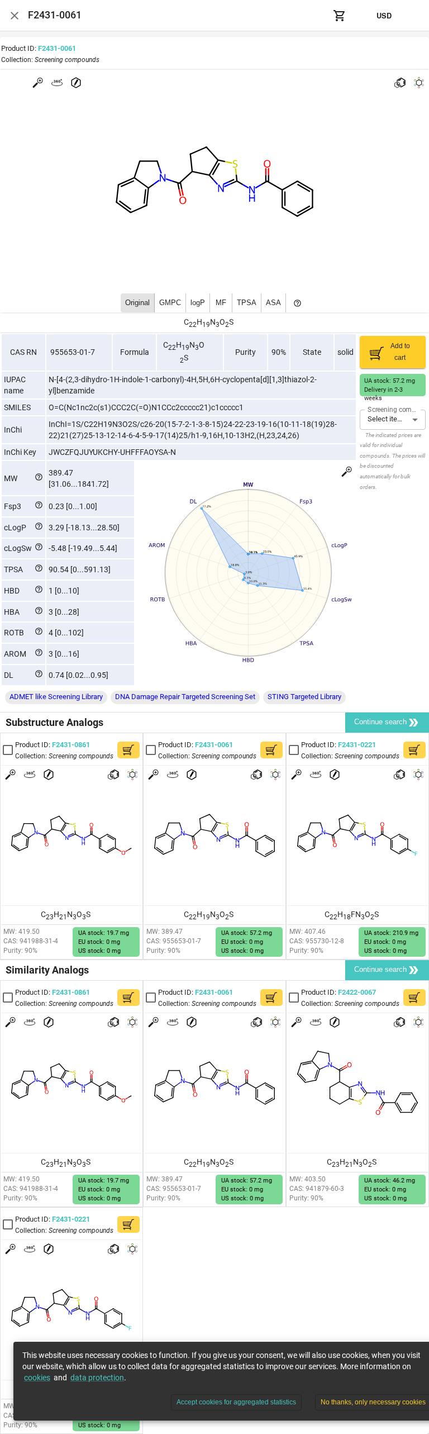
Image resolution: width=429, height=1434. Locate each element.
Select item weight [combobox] (397, 419)
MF (221, 302)
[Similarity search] (418, 82)
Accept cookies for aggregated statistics (236, 1402)
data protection (97, 1377)
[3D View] (56, 82)
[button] (56, 697)
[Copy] (83, 49)
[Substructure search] (399, 82)
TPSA (246, 302)
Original (137, 302)
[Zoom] (37, 82)
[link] (64, 749)
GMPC (170, 302)
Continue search (380, 722)
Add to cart (400, 352)
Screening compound (394, 409)
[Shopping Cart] (339, 15)
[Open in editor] (75, 82)
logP (197, 302)
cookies (37, 1377)
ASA (273, 302)
